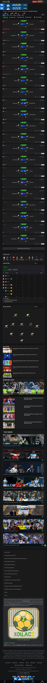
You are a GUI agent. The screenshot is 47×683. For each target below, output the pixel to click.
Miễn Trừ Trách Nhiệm (19, 665)
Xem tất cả (41, 380)
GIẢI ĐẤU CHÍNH (6, 254)
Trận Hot (12, 17)
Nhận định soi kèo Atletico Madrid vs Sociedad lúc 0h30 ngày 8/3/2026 (33, 398)
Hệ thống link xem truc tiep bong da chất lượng (13, 579)
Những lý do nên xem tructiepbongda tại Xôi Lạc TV (13, 586)
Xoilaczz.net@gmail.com (25, 672)
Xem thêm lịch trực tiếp (23, 248)
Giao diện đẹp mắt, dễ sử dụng (10, 564)
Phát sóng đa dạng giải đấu (9, 567)
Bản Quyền (33, 662)
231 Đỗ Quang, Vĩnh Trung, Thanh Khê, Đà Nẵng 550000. (25, 667)
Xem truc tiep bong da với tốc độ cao (11, 573)
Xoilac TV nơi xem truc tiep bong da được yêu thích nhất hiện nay (16, 558)
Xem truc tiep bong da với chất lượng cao (12, 570)
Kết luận (6, 592)
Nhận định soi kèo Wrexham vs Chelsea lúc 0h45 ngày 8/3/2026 (33, 406)
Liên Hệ (27, 662)
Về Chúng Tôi (8, 662)
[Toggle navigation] (44, 1)
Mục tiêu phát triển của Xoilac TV (10, 555)
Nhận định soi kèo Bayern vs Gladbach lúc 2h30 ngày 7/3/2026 (33, 414)
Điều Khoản (15, 662)
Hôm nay (29, 17)
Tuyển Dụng (39, 662)
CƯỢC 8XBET (40, 1)
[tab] (4, 14)
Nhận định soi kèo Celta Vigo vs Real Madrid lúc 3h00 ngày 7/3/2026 (33, 422)
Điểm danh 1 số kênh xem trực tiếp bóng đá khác (13, 589)
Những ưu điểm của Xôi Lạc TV (10, 561)
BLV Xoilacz (21, 17)
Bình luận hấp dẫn (8, 576)
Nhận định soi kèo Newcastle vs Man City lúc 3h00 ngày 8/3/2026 (18, 392)
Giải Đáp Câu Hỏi (29, 665)
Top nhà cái (35, 1)
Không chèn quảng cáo (9, 583)
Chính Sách (21, 662)
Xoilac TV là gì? (7, 552)
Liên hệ (6, 595)
